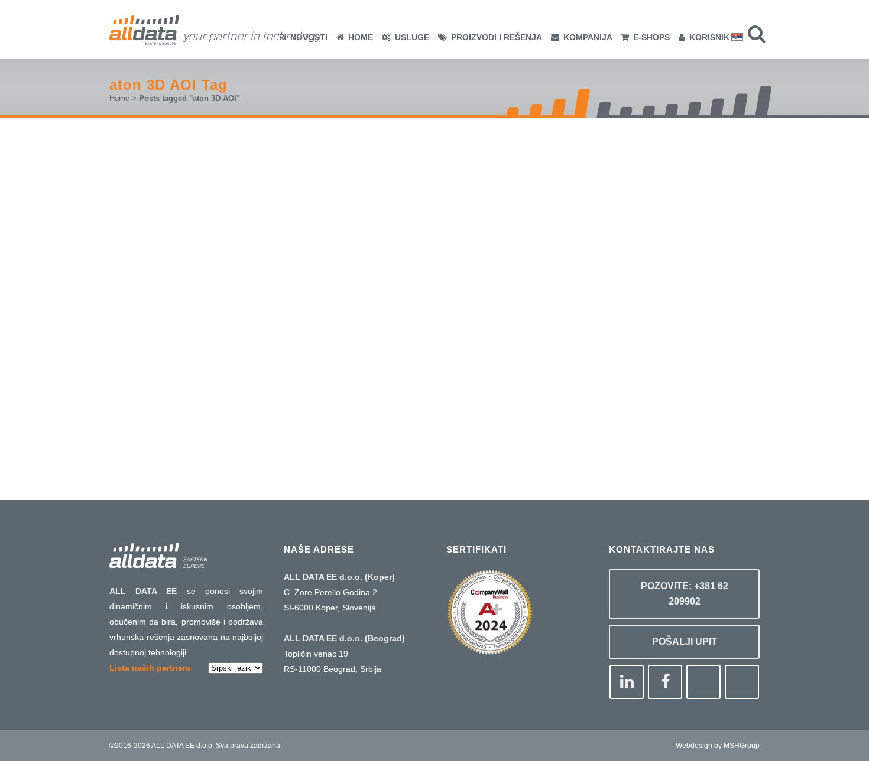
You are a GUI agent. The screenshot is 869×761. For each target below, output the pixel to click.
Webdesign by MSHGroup (718, 746)
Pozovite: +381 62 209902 (684, 593)
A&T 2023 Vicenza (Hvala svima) (450, 329)
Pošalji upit (684, 641)
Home (119, 98)
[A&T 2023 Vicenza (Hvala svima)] (463, 227)
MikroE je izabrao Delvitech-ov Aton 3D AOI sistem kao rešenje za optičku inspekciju (235, 239)
